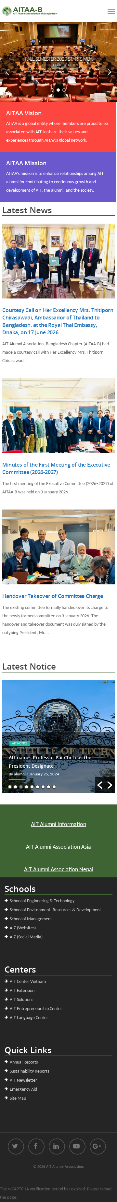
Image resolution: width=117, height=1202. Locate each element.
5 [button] (32, 787)
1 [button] (10, 787)
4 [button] (26, 787)
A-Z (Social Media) (26, 937)
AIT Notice (19, 743)
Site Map (18, 1098)
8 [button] (48, 787)
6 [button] (37, 787)
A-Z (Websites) (23, 928)
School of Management (31, 919)
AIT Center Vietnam (28, 981)
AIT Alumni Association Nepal (58, 870)
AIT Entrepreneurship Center (36, 1008)
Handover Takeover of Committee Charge (52, 596)
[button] (100, 785)
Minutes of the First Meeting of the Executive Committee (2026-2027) (56, 468)
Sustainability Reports (29, 1071)
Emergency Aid (23, 1089)
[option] (58, 736)
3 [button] (21, 787)
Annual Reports (24, 1062)
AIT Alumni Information (58, 825)
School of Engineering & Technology (42, 901)
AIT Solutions (21, 999)
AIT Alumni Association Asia (58, 847)
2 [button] (15, 787)
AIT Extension (22, 990)
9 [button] (54, 787)
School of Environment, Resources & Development (55, 910)
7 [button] (43, 787)
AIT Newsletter (23, 1080)
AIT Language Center (29, 1017)
